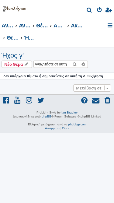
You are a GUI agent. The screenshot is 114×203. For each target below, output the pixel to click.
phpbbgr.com (77, 124)
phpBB (46, 116)
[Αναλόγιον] (14, 8)
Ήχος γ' (13, 55)
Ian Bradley (69, 112)
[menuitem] (89, 11)
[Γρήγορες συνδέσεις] (110, 26)
